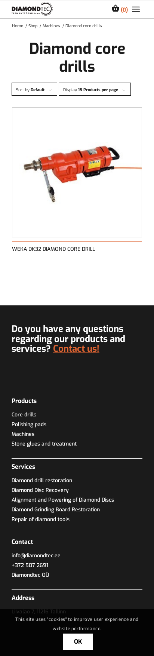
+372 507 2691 (30, 565)
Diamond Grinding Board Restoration (56, 509)
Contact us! (76, 349)
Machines (23, 434)
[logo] (32, 8)
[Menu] (136, 9)
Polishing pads (29, 424)
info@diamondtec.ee (36, 555)
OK (78, 642)
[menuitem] (136, 9)
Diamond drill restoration (42, 480)
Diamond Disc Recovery (40, 490)
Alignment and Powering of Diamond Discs (63, 499)
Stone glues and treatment (44, 443)
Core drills (24, 414)
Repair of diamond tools (41, 519)
